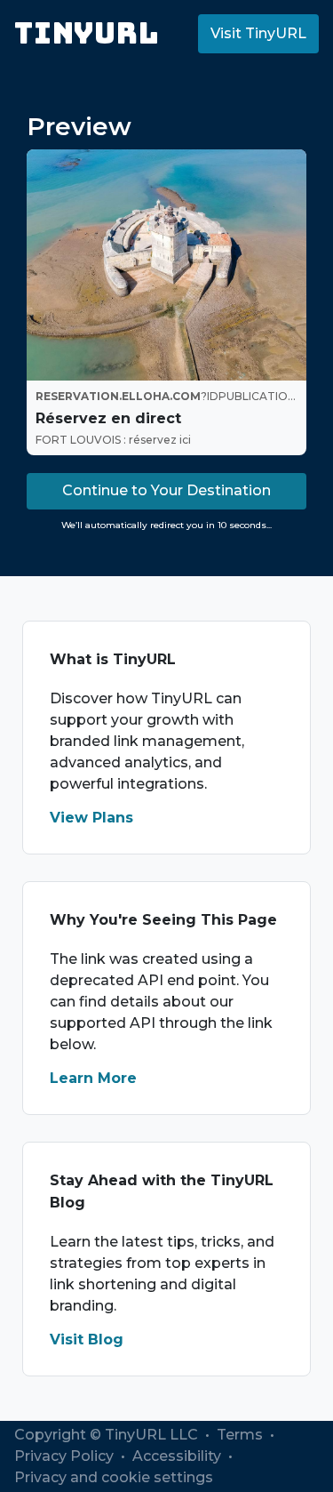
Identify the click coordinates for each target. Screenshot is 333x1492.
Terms (241, 1434)
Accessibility (178, 1456)
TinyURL (86, 33)
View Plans (91, 817)
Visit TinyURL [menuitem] (258, 33)
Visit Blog (86, 1339)
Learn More (93, 1078)
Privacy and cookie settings (113, 1477)
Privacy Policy (65, 1456)
